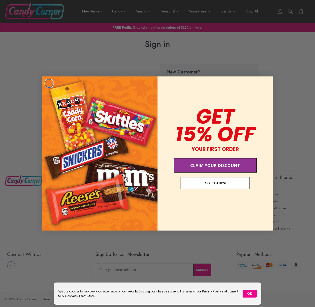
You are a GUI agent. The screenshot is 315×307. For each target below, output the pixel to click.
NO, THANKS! (215, 183)
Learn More (87, 296)
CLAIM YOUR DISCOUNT (215, 165)
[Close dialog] (49, 83)
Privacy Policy (211, 291)
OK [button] (249, 293)
